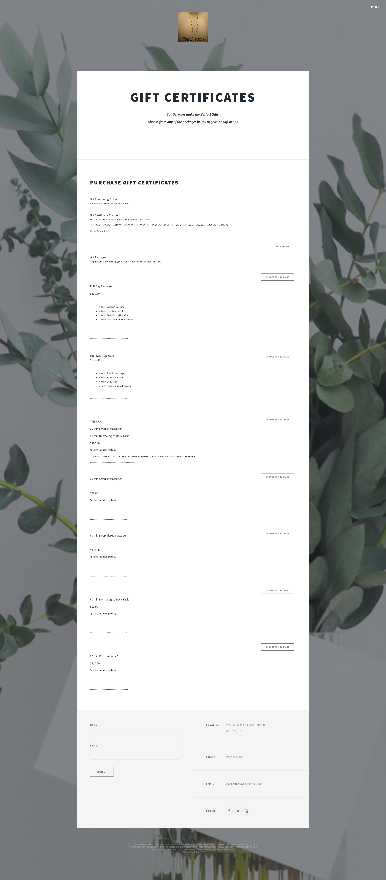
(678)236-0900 (234, 757)
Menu (375, 7)
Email (94, 745)
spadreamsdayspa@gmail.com (244, 784)
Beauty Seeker (223, 849)
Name (93, 724)
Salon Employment (192, 849)
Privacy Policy (193, 852)
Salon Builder (162, 849)
